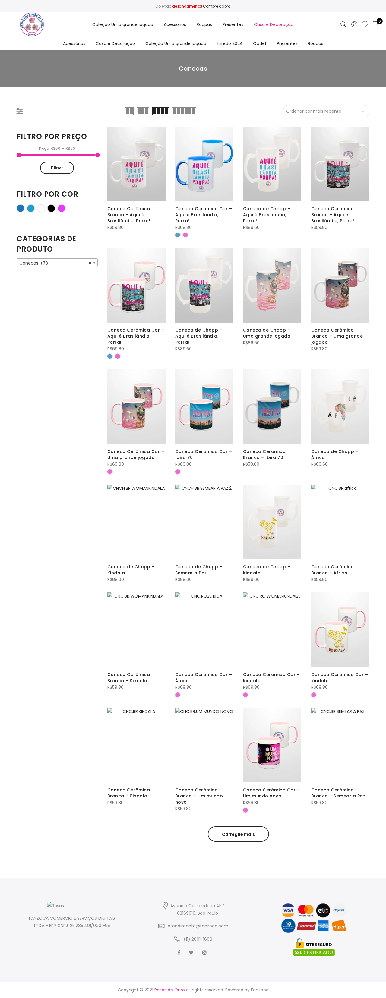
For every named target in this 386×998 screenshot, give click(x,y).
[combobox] (57, 262)
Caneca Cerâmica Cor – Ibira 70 (203, 454)
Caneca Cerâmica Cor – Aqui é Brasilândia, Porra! (203, 215)
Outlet (260, 43)
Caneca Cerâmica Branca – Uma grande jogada (337, 336)
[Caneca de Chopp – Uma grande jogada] (272, 285)
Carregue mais (238, 834)
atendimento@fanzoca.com (198, 926)
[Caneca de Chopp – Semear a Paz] (204, 522)
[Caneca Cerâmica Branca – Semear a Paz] (340, 745)
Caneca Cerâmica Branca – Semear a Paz (338, 793)
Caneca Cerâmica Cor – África (203, 678)
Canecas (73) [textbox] (55, 263)
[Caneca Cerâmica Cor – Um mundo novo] (272, 745)
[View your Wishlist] (365, 24)
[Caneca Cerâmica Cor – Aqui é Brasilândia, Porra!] (204, 164)
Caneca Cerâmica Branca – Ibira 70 (264, 454)
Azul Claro (34, 208)
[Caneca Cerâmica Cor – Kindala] (272, 629)
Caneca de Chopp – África (335, 454)
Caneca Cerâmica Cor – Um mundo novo (271, 793)
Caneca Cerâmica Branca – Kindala (128, 678)
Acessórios (175, 24)
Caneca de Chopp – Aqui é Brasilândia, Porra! (266, 215)
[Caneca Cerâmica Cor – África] (204, 629)
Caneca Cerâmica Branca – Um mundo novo (199, 796)
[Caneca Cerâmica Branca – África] (340, 522)
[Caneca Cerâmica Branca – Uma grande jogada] (340, 285)
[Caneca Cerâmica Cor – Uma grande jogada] (136, 406)
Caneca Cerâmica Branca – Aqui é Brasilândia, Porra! (128, 215)
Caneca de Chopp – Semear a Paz (199, 570)
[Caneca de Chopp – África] (340, 406)
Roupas (204, 24)
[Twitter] (192, 952)
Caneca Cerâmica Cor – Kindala (271, 678)
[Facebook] (180, 952)
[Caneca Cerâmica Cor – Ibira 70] (204, 406)
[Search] (343, 24)
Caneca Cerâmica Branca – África (332, 570)
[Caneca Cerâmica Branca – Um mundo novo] (204, 745)
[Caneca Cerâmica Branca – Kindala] (136, 629)
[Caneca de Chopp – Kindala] (136, 522)
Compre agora (217, 6)
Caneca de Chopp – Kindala (131, 570)
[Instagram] (205, 952)
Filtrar (57, 167)
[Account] (354, 24)
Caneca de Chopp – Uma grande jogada (267, 333)
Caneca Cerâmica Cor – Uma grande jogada (135, 454)
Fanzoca (260, 990)
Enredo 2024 (230, 43)
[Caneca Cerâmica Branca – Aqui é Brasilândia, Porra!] (136, 164)
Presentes (233, 24)
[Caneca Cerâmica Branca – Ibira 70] (272, 406)
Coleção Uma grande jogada (122, 24)
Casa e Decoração (273, 24)
